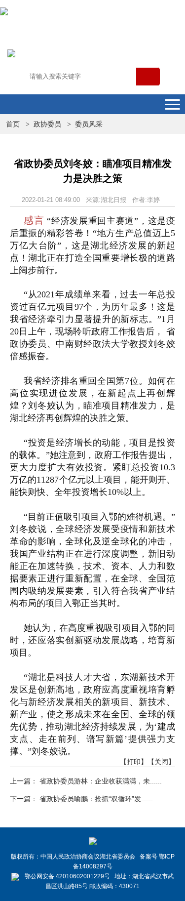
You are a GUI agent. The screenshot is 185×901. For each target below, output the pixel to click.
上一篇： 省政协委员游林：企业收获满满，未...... (86, 781)
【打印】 (134, 762)
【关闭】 (161, 762)
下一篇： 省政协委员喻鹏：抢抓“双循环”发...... (81, 799)
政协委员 (47, 124)
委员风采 (89, 124)
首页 (13, 124)
